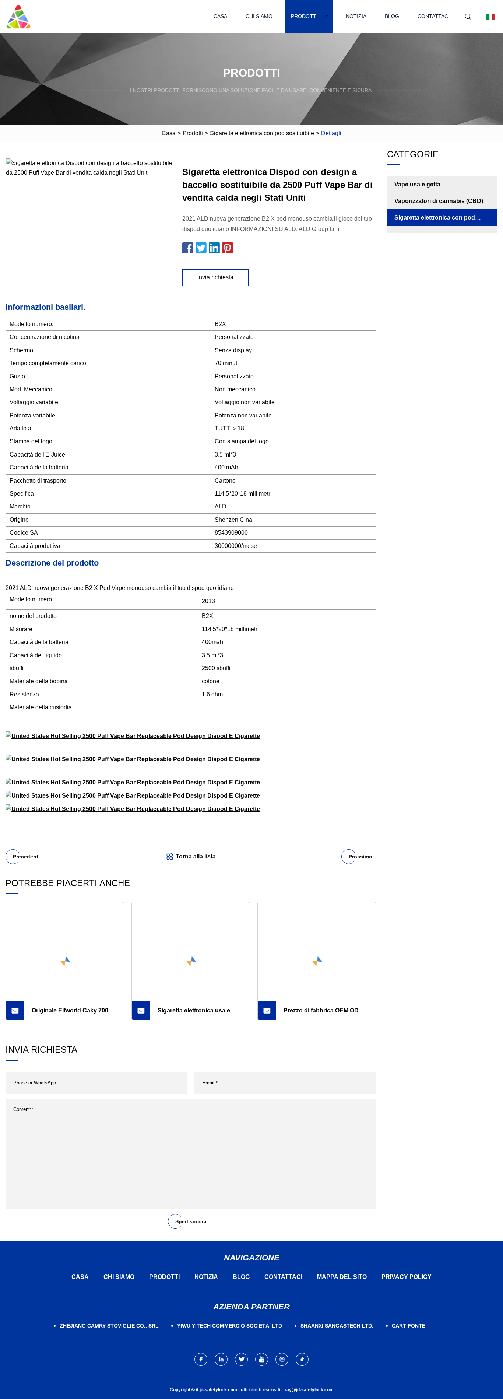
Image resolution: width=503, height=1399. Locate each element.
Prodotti (304, 16)
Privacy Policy (406, 1277)
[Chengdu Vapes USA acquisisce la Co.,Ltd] (18, 16)
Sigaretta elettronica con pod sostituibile (262, 133)
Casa (220, 16)
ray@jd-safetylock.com (309, 1389)
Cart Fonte (408, 1326)
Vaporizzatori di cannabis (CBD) (438, 201)
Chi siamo (259, 16)
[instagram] (281, 1359)
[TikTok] (302, 1359)
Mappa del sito (342, 1277)
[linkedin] (221, 1359)
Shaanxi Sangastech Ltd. (336, 1326)
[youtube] (261, 1359)
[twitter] (241, 1359)
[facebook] (200, 1359)
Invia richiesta (215, 277)
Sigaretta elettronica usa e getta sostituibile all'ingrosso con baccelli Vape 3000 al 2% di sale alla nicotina (198, 1013)
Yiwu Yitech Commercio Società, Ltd (229, 1326)
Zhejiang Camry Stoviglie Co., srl (109, 1326)
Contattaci (434, 16)
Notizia (356, 16)
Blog (392, 16)
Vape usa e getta (417, 184)
